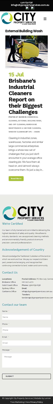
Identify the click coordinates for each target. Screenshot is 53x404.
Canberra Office (9, 291)
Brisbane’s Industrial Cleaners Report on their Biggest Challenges (25, 96)
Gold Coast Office (10, 285)
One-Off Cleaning (17, 124)
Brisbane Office (9, 282)
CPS (30, 132)
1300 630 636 (26, 2)
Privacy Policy (36, 402)
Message (6, 350)
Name (5, 311)
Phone (5, 324)
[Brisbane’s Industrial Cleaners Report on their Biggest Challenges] (26, 51)
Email (5, 337)
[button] (45, 19)
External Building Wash (29, 121)
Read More (16, 178)
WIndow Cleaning (17, 132)
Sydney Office (8, 288)
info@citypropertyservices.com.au (30, 5)
